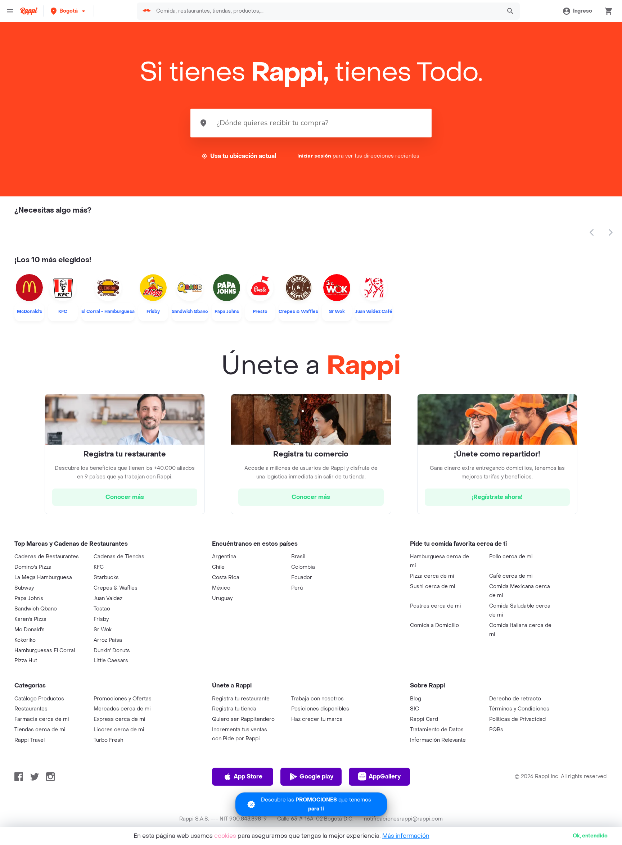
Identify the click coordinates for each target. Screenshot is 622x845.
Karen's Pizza (30, 619)
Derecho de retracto (515, 698)
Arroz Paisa (108, 640)
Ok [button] (590, 835)
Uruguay (222, 598)
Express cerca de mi (119, 719)
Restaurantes (31, 708)
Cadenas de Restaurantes (46, 556)
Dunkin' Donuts (112, 650)
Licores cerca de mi (119, 729)
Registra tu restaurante (241, 698)
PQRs (496, 729)
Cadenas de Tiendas (119, 556)
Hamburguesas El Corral (44, 650)
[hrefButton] (124, 497)
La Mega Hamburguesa (43, 577)
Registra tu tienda (234, 708)
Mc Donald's (29, 629)
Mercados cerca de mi (122, 708)
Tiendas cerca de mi (40, 729)
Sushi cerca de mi (432, 586)
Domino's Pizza (32, 567)
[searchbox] (326, 11)
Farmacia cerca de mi (41, 719)
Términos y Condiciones (519, 708)
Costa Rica (225, 577)
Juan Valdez (108, 598)
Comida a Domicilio (434, 625)
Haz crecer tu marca (317, 719)
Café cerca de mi (511, 576)
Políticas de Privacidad (517, 719)
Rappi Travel (29, 740)
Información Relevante (438, 740)
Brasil (298, 556)
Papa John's (28, 598)
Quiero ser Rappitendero (243, 719)
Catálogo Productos (39, 698)
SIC (414, 708)
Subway (24, 588)
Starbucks (106, 577)
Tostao (102, 608)
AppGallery (385, 776)
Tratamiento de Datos (437, 729)
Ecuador (301, 577)
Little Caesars (111, 660)
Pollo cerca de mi (511, 556)
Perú (297, 588)
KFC (99, 567)
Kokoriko (25, 640)
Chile (218, 567)
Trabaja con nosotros (317, 698)
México (221, 588)
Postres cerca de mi (435, 606)
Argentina (224, 556)
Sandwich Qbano (35, 608)
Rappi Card (424, 719)
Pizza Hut (25, 660)
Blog (415, 698)
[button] (68, 11)
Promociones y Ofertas (123, 698)
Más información (405, 836)
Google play (316, 776)
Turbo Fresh (108, 740)
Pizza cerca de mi (432, 576)
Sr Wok (103, 629)
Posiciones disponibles (320, 708)
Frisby (101, 619)
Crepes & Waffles (116, 588)
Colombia (303, 567)
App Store (248, 776)
